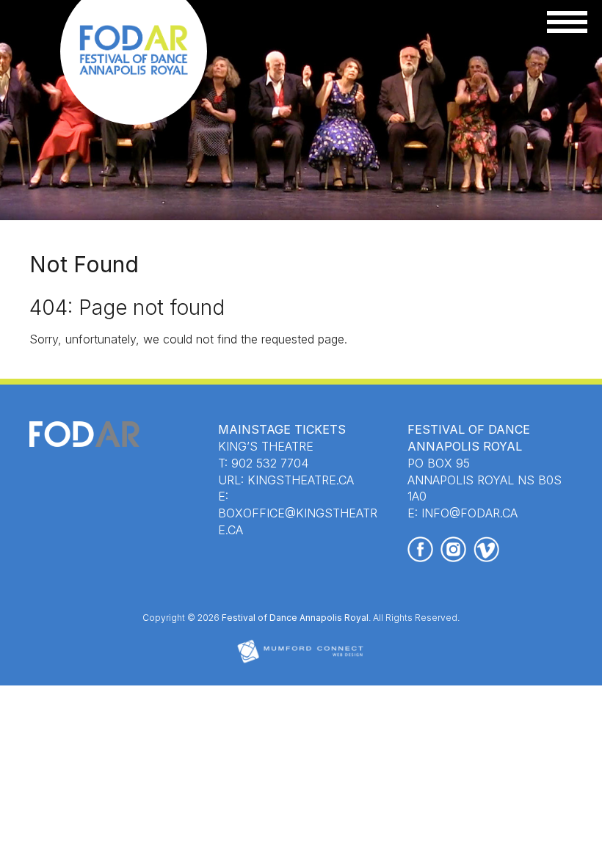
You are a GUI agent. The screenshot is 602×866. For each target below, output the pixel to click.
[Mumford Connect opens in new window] (301, 661)
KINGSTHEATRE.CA (300, 480)
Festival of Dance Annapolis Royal (295, 617)
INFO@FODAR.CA (469, 513)
